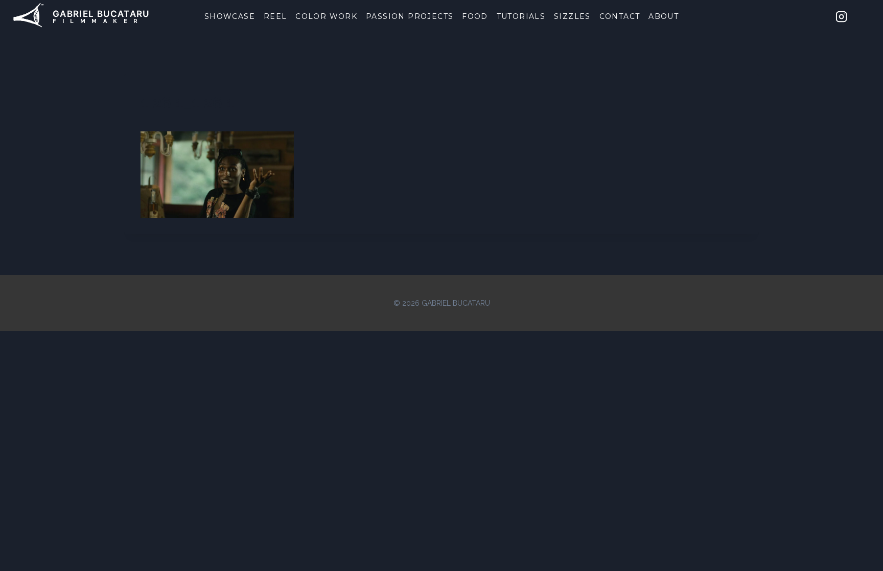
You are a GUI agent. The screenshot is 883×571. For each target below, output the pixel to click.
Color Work (326, 16)
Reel (275, 16)
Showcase (229, 16)
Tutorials (521, 16)
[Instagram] (841, 16)
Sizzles (572, 16)
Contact (619, 16)
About (663, 16)
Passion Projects (409, 16)
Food (475, 16)
